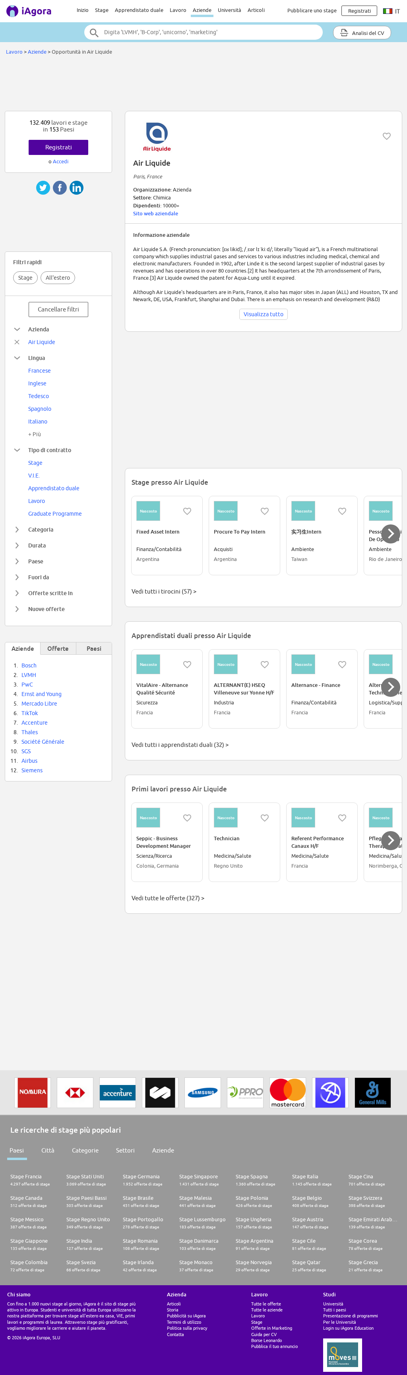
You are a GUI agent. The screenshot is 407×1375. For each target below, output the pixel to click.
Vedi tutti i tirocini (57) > (164, 591)
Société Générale (42, 742)
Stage (102, 10)
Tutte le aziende (267, 1309)
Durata (37, 545)
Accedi (60, 161)
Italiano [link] (37, 421)
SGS (26, 751)
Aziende (202, 10)
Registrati (58, 147)
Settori (125, 1150)
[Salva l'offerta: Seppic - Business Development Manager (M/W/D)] (187, 818)
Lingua (36, 357)
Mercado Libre (39, 703)
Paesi (17, 1150)
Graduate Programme (55, 514)
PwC (27, 684)
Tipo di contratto (49, 450)
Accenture (34, 722)
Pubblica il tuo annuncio (274, 1346)
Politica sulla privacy (187, 1328)
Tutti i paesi (334, 1309)
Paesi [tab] (94, 648)
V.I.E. (34, 475)
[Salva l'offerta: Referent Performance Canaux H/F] (342, 818)
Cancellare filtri (58, 309)
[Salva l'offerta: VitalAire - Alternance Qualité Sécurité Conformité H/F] (187, 664)
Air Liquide (41, 342)
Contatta (175, 1334)
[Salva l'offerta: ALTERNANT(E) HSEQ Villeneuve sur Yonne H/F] (264, 664)
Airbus (29, 761)
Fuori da (38, 577)
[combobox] (203, 32)
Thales (29, 732)
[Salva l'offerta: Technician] (264, 818)
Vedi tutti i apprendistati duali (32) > (180, 744)
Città (47, 1150)
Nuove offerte (46, 608)
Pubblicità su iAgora (186, 1315)
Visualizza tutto (263, 314)
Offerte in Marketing (271, 1328)
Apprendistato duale (139, 10)
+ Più (34, 434)
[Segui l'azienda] (387, 136)
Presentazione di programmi (350, 1315)
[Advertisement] (203, 85)
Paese (35, 561)
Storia (172, 1309)
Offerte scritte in (50, 593)
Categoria (40, 529)
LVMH (28, 675)
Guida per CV (264, 1334)
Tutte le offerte (266, 1303)
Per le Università (339, 1322)
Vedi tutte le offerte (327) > (168, 898)
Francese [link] (39, 370)
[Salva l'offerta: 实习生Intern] (342, 511)
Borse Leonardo (266, 1340)
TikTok (29, 713)
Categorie (85, 1150)
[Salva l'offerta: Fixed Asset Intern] (187, 511)
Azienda (38, 329)
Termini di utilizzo (184, 1322)
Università (229, 10)
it (397, 11)
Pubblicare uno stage (312, 10)
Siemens (32, 770)
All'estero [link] (58, 278)
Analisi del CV (367, 33)
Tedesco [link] (38, 396)
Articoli (256, 10)
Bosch (29, 665)
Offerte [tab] (58, 648)
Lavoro (178, 10)
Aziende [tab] (23, 648)
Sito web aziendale (155, 213)
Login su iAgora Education (348, 1328)
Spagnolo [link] (39, 409)
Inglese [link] (37, 383)
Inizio (83, 10)
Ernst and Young (41, 694)
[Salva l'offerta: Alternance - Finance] (342, 664)
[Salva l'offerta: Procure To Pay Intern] (264, 511)
